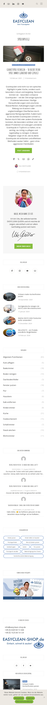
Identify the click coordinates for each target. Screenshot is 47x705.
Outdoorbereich (10, 419)
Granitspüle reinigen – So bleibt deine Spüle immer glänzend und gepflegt (23, 71)
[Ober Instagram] (18, 3)
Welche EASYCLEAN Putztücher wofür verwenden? (29, 319)
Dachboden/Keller (10, 379)
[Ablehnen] (44, 697)
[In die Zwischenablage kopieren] (33, 159)
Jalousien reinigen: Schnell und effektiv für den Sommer (23, 505)
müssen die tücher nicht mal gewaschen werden (23, 493)
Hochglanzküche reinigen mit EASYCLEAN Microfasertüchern (29, 307)
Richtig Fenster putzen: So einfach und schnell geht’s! (23, 465)
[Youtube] (23, 3)
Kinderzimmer (9, 407)
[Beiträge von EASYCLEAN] (16, 165)
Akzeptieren (18, 698)
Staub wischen (9, 430)
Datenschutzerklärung (24, 702)
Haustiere (7, 396)
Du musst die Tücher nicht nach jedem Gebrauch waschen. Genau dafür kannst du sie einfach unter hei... (23, 472)
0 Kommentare (30, 78)
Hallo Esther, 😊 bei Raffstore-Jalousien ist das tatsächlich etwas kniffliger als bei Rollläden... (23, 513)
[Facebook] (4, 3)
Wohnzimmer (9, 436)
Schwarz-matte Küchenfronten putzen (29, 295)
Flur (4, 391)
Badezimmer (8, 368)
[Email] (23, 159)
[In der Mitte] (41, 3)
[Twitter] (18, 159)
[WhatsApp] (28, 159)
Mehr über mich (23, 246)
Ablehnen (30, 698)
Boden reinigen (9, 374)
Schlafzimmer (9, 424)
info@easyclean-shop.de (15, 627)
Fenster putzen (9, 385)
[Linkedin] (13, 3)
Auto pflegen (8, 362)
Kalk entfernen (9, 402)
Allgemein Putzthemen (26, 65)
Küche (14, 65)
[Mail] (8, 3)
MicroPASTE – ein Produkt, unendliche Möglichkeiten (28, 331)
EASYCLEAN (26, 166)
